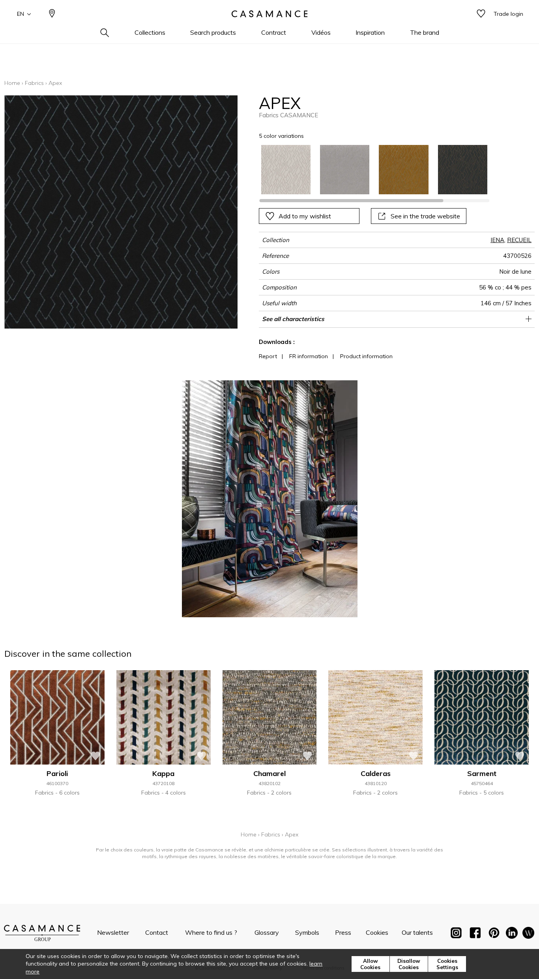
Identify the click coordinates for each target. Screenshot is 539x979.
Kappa (163, 773)
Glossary (267, 932)
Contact (156, 932)
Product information (366, 356)
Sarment (481, 773)
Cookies (377, 932)
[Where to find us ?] (52, 14)
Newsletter (113, 932)
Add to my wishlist (305, 216)
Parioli (57, 773)
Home (12, 82)
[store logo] (269, 13)
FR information (308, 356)
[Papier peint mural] (528, 934)
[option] (286, 169)
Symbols (307, 932)
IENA (497, 240)
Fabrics (34, 82)
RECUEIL (519, 240)
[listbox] (369, 169)
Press (343, 932)
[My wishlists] (481, 14)
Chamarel (269, 773)
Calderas (376, 773)
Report (268, 356)
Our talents (417, 932)
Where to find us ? (211, 932)
